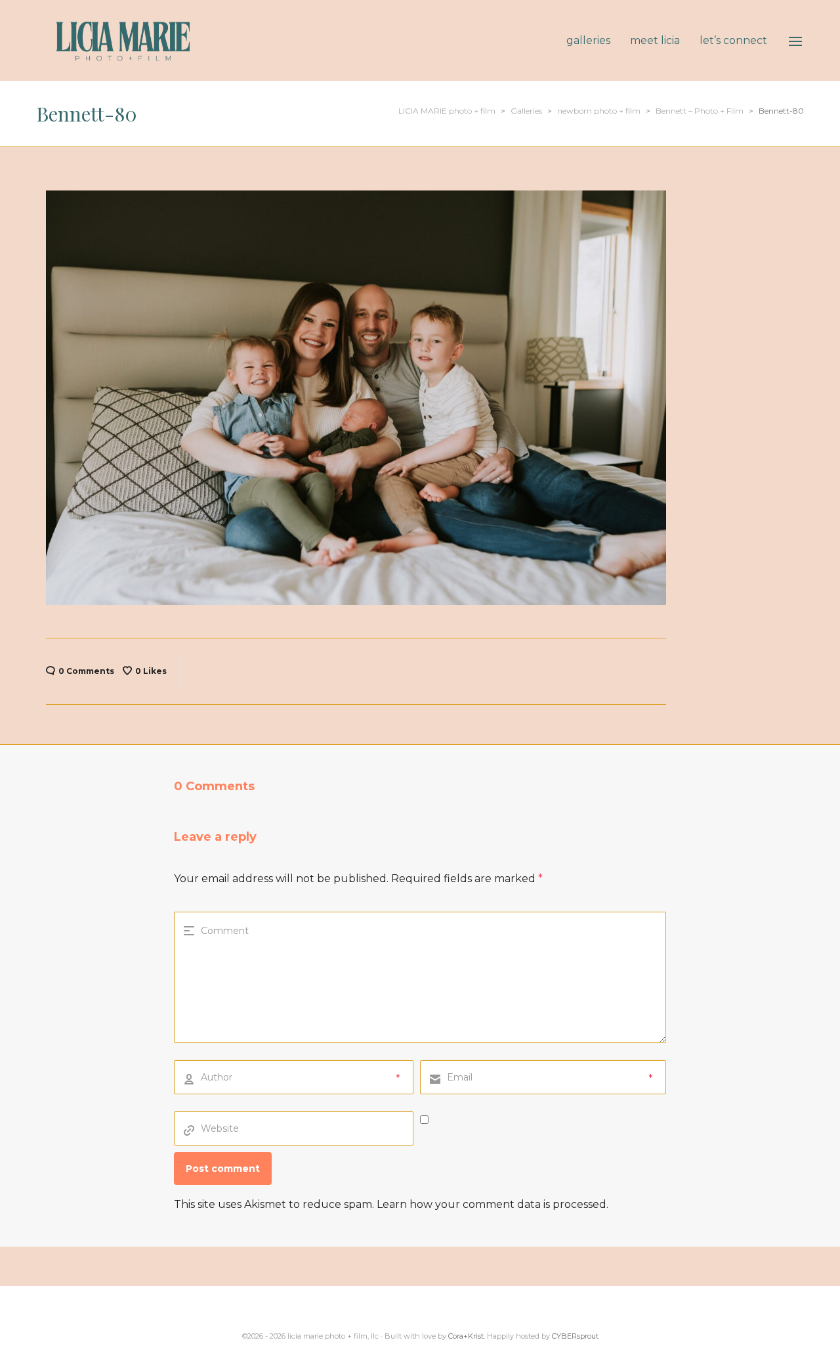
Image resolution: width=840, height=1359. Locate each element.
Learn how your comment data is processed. (492, 1204)
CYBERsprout (575, 1336)
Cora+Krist (466, 1336)
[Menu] (795, 41)
